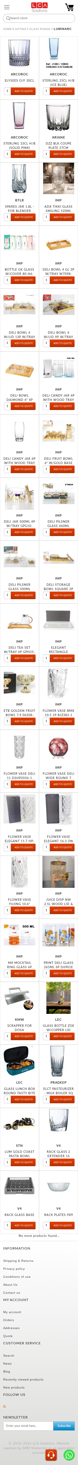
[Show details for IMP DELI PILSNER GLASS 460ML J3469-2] (58, 494)
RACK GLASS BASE (19, 1215)
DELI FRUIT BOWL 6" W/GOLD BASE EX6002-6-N (58, 463)
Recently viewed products (23, 1379)
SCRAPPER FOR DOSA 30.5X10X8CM (19, 1030)
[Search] (7, 18)
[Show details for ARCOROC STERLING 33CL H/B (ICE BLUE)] (58, 53)
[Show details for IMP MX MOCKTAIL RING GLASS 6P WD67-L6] (19, 935)
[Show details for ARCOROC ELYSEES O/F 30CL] (19, 53)
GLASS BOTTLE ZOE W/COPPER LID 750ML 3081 (58, 1030)
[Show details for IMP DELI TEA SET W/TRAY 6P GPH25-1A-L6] (19, 620)
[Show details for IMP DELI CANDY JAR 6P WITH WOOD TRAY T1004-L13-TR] (19, 431)
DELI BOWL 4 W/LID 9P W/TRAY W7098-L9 (58, 337)
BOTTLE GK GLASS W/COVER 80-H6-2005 (19, 274)
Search (8, 1355)
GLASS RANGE (39, 29)
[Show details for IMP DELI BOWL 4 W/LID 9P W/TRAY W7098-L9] (58, 305)
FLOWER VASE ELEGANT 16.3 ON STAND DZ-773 (58, 841)
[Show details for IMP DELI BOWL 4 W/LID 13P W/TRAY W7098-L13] (19, 305)
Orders (8, 1320)
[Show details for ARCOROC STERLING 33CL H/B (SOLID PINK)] (19, 116)
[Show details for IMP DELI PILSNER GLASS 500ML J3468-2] (19, 557)
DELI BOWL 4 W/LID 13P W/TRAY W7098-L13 (19, 337)
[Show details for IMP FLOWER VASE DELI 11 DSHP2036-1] (19, 746)
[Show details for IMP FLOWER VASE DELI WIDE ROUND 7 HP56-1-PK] (58, 746)
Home (7, 29)
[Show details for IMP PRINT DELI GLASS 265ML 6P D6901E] (58, 935)
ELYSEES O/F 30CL (19, 80)
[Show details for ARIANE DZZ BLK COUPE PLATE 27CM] (58, 116)
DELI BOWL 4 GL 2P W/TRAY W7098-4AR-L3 (58, 274)
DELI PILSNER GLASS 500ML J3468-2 (19, 589)
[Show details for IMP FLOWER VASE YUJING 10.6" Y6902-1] (19, 872)
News (7, 1363)
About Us (10, 1284)
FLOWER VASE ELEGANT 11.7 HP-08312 (19, 841)
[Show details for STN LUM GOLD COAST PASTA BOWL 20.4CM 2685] (19, 1124)
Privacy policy (14, 1268)
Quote (8, 1336)
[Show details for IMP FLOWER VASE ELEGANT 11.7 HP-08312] (19, 809)
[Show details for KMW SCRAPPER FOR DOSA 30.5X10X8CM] (19, 998)
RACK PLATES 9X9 (58, 1215)
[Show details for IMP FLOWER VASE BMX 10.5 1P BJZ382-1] (58, 683)
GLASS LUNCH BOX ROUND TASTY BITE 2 (19, 1093)
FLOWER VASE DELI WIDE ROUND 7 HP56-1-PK (58, 778)
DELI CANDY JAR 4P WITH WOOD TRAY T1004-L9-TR (58, 400)
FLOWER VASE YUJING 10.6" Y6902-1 (19, 904)
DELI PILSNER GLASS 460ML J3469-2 (58, 526)
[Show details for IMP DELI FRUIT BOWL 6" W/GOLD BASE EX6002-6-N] (58, 431)
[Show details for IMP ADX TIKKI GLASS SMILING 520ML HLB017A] (58, 179)
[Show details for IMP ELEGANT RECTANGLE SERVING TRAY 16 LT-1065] (58, 620)
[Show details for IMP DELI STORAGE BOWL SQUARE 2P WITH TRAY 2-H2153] (58, 557)
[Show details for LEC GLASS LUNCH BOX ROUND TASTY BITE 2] (19, 1061)
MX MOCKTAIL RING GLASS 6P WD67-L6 (19, 967)
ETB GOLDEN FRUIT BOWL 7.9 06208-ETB (19, 715)
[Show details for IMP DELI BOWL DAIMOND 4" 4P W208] (19, 368)
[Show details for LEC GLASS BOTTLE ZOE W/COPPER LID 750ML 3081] (58, 998)
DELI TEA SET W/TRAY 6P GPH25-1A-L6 (19, 652)
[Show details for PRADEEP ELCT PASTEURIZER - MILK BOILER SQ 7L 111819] (58, 1061)
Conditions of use (17, 1276)
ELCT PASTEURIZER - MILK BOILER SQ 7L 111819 (58, 1093)
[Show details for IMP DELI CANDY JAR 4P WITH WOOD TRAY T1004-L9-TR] (58, 368)
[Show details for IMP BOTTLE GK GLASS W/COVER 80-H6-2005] (19, 242)
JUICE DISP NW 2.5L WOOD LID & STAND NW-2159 (58, 904)
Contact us (11, 1292)
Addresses (11, 1328)
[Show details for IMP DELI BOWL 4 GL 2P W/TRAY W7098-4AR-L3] (58, 242)
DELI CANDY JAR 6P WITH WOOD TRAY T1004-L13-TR (19, 463)
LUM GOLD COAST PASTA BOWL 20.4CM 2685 (19, 1156)
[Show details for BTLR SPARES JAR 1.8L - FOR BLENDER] (19, 179)
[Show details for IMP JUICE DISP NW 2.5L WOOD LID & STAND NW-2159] (58, 872)
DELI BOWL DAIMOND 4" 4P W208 (19, 400)
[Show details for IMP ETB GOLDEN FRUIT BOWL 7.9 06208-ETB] (19, 683)
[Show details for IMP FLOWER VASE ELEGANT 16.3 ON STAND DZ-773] (58, 809)
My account (12, 1312)
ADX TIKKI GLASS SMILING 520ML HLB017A (58, 211)
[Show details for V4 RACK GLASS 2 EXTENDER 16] (58, 1124)
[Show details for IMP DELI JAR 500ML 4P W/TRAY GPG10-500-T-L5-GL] (19, 494)
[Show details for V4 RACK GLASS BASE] (19, 1187)
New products (14, 1387)
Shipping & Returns (18, 1260)
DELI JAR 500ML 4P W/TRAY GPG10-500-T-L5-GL (19, 526)
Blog (6, 1371)
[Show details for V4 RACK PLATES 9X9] (58, 1187)
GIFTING (21, 29)
